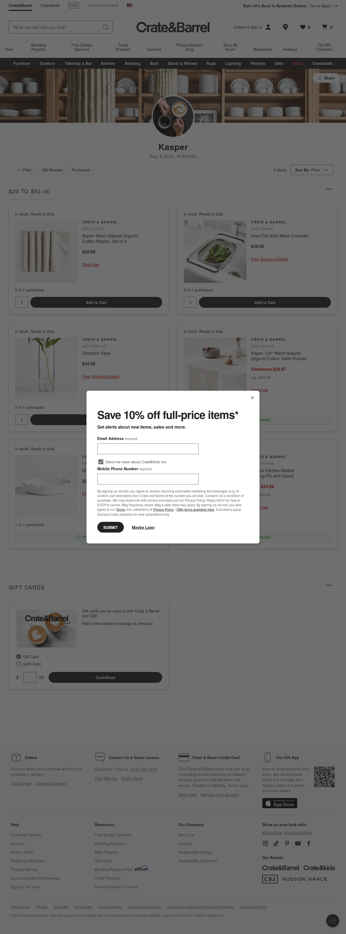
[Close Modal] (252, 398)
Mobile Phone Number (124, 468)
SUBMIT (110, 527)
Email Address (117, 438)
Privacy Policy (163, 509)
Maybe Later (143, 527)
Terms (120, 509)
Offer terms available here (195, 509)
